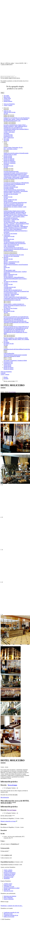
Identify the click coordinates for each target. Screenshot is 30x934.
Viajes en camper (12, 154)
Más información (5, 797)
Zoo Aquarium (13, 205)
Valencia (17, 349)
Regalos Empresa (8, 101)
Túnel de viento (13, 292)
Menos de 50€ (23, 338)
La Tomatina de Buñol (21, 360)
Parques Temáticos (8, 199)
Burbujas (10, 189)
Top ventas (6, 95)
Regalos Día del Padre (13, 332)
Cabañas (10, 191)
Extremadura (10, 355)
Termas (14, 271)
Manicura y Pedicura (13, 277)
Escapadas (6, 164)
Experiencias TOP (8, 136)
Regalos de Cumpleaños (9, 161)
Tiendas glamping (17, 189)
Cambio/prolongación (9, 875)
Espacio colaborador (9, 899)
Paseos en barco (20, 119)
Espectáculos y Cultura (9, 219)
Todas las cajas (7, 110)
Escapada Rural (12, 174)
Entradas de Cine (11, 130)
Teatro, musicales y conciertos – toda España (15, 223)
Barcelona (9, 349)
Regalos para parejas (12, 127)
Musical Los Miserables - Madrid (16, 226)
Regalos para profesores (15, 318)
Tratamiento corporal (17, 264)
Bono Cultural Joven (9, 137)
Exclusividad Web (8, 134)
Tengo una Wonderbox (9, 104)
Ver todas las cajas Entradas (10, 233)
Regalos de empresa (8, 367)
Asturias (19, 355)
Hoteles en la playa (18, 118)
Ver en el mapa (12, 392)
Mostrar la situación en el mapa (8, 821)
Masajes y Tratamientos (9, 261)
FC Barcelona (17, 212)
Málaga (21, 349)
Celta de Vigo (16, 215)
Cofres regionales (20, 129)
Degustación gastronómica (13, 249)
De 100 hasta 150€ (15, 339)
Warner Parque (17, 202)
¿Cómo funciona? (8, 871)
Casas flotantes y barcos (18, 191)
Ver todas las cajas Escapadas (11, 194)
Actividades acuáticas (12, 149)
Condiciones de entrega (9, 874)
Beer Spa (8, 273)
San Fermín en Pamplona (10, 360)
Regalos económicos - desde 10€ (12, 126)
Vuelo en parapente (21, 291)
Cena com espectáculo (20, 243)
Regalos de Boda (8, 156)
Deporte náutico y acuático (10, 304)
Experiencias (7, 99)
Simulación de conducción (14, 299)
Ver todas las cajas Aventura (10, 308)
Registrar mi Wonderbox (10, 872)
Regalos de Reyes (12, 331)
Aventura (6, 283)
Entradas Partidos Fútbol (10, 211)
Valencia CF (20, 213)
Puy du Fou (11, 202)
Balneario (10, 271)
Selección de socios (8, 890)
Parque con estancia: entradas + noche (17, 206)
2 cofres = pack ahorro (9, 132)
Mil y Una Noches (19, 175)
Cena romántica (11, 243)
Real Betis (9, 213)
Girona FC (10, 215)
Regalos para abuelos (15, 321)
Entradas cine (13, 230)
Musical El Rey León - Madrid (15, 222)
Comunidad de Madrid (14, 356)
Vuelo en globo (13, 291)
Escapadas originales (9, 125)
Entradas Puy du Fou (9, 118)
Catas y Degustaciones (9, 244)
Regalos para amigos (12, 319)
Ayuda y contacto (8, 105)
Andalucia (9, 353)
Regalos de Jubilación (9, 158)
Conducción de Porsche (16, 298)
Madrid (5, 349)
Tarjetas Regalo (7, 364)
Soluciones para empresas (10, 896)
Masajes (10, 264)
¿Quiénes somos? (8, 883)
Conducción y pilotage (9, 294)
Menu (2, 92)
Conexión (3, 373)
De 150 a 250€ (23, 339)
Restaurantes (7, 239)
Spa (5, 267)
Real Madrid (11, 212)
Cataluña (15, 355)
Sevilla (13, 349)
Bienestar (6, 257)
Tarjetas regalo (7, 98)
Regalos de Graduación (17, 326)
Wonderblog (7, 878)
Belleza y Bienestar (8, 274)
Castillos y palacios (12, 192)
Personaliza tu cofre (8, 877)
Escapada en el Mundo (19, 182)
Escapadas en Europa (18, 153)
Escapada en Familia (14, 184)
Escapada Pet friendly (18, 178)
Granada (25, 349)
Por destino (6, 342)
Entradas (6, 195)
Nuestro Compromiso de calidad (11, 888)
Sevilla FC (14, 213)
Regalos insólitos (11, 129)
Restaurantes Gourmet (13, 242)
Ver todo (13, 112)
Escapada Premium (10, 175)
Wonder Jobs (7, 889)
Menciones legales (8, 913)
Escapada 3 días (11, 177)
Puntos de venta (7, 885)
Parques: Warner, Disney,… (20, 125)
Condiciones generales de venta (11, 912)
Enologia (10, 247)
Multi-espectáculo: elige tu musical (15, 228)
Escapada (6, 378)
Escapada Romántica (9, 171)
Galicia (5, 353)
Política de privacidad (9, 916)
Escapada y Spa (14, 173)
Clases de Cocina (19, 254)
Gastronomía (7, 235)
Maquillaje (15, 278)
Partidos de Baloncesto (12, 218)
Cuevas (19, 192)
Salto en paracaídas (12, 290)
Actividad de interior (14, 305)
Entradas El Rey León (15, 120)
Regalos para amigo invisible (22, 322)
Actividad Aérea (8, 287)
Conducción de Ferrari (13, 297)
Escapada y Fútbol (19, 177)
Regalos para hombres (19, 316)
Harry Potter (16, 204)
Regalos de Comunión (14, 329)
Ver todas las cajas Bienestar (10, 281)
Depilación (10, 278)
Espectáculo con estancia (18, 228)
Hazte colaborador (8, 897)
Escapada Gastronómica (9, 254)
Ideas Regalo (7, 97)
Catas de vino (16, 247)
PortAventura (9, 204)
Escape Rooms (20, 230)
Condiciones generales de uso (11, 915)
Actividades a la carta (9, 886)
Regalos (6, 377)
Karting (23, 298)
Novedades (6, 133)
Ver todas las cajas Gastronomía (11, 256)
